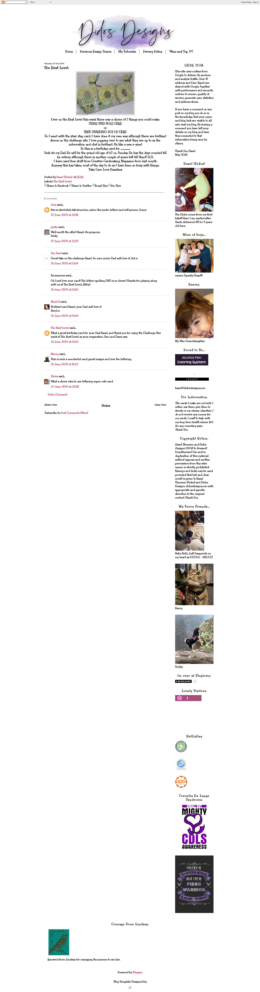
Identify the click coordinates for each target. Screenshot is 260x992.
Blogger (137, 972)
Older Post (160, 405)
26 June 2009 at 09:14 (64, 315)
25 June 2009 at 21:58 (64, 215)
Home (69, 51)
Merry (55, 354)
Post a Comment (57, 394)
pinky (54, 227)
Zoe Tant (56, 253)
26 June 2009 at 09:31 (64, 341)
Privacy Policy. (152, 51)
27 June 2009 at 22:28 (65, 386)
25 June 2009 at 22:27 (64, 241)
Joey (53, 204)
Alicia (54, 376)
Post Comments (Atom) (74, 412)
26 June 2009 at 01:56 (64, 289)
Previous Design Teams (95, 51)
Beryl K (55, 301)
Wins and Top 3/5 (181, 51)
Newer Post (51, 405)
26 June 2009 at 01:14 (64, 263)
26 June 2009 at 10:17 (64, 364)
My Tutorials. (127, 51)
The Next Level (63, 181)
